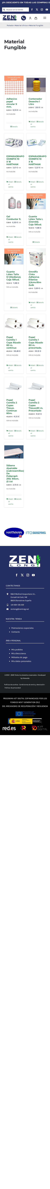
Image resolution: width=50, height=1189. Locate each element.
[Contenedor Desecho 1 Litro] (36, 85)
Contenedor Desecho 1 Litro (35, 101)
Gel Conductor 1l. (13, 217)
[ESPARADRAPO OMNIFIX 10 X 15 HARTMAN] (36, 142)
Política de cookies (11, 685)
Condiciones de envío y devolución (32, 685)
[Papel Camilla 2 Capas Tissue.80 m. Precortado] (36, 386)
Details (14, 127)
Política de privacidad (13, 688)
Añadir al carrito (33, 124)
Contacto (15, 632)
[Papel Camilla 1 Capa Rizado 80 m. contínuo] (13, 323)
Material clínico (21, 25)
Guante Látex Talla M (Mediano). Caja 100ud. (13, 275)
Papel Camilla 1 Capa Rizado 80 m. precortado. (36, 342)
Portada (10, 25)
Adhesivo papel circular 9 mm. (11, 103)
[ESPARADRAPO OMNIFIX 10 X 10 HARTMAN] (13, 142)
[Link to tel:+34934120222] (23, 18)
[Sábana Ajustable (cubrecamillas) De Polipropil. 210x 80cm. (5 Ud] (13, 451)
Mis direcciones (18, 653)
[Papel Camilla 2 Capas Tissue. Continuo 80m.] (13, 386)
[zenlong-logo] (9, 15)
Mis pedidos (17, 649)
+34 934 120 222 (17, 605)
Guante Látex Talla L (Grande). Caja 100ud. (36, 220)
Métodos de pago (19, 657)
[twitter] (37, 9)
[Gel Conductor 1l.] (13, 202)
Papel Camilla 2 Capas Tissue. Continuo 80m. (11, 407)
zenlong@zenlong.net (20, 609)
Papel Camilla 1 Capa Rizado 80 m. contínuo (13, 342)
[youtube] (47, 9)
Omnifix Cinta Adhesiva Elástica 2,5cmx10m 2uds (35, 278)
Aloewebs (26, 678)
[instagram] (42, 9)
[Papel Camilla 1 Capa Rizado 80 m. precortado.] (36, 323)
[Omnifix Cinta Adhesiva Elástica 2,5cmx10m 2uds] (36, 258)
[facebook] (32, 9)
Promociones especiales (22, 628)
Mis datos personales (21, 661)
